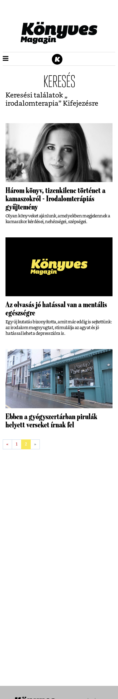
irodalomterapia (31, 103)
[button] (6, 59)
